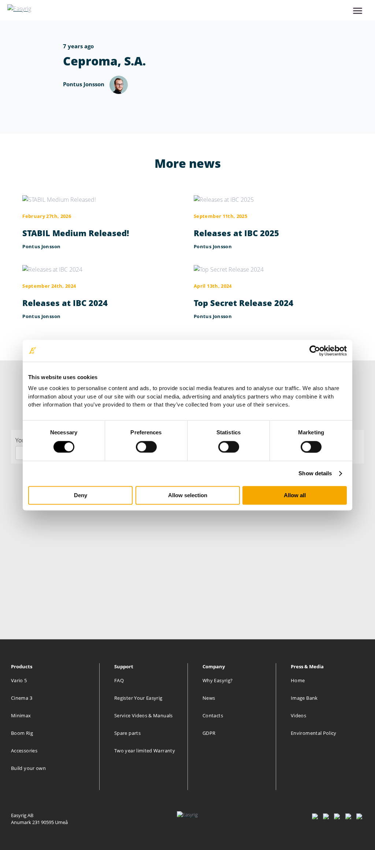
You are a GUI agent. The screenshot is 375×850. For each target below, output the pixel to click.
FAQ (119, 680)
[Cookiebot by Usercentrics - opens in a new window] (315, 350)
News (209, 698)
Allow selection (187, 495)
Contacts (213, 715)
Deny (80, 495)
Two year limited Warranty (144, 750)
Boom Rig (22, 733)
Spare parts (127, 733)
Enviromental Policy (314, 733)
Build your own (28, 768)
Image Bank (304, 698)
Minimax (21, 715)
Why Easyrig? (218, 680)
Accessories (24, 750)
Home (298, 680)
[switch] (146, 447)
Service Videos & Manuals (143, 715)
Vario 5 (19, 680)
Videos (298, 715)
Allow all (295, 495)
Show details (315, 473)
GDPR (209, 733)
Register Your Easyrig (138, 698)
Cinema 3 (21, 698)
